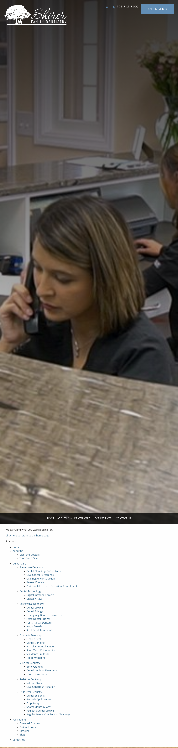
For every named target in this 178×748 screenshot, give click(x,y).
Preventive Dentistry (31, 567)
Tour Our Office (28, 558)
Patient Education (36, 582)
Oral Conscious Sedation (40, 686)
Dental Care (82, 518)
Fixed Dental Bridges (38, 618)
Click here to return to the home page (27, 535)
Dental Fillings (34, 611)
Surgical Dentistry (29, 663)
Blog (22, 734)
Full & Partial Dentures (39, 622)
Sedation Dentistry (30, 679)
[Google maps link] (107, 9)
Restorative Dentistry (31, 603)
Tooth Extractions (36, 674)
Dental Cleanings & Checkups (43, 571)
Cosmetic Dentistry (30, 635)
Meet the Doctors (29, 554)
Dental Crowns (35, 607)
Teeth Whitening (35, 657)
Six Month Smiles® (37, 654)
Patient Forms (27, 727)
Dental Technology (30, 591)
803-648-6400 (127, 6)
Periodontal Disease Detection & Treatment (51, 586)
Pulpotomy (32, 703)
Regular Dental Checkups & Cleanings (48, 714)
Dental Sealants (35, 695)
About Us (63, 518)
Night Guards (34, 626)
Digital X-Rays (34, 598)
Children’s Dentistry (30, 692)
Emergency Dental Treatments (44, 615)
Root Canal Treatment (39, 630)
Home (51, 518)
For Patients (103, 518)
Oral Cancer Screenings (40, 574)
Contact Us (123, 518)
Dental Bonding (35, 642)
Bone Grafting (34, 666)
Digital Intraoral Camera (40, 595)
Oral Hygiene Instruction (40, 578)
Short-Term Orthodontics (40, 650)
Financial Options (29, 723)
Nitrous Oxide (34, 683)
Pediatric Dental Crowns (40, 710)
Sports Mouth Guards (38, 707)
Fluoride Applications (38, 699)
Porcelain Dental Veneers (41, 646)
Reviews (24, 730)
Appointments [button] (157, 9)
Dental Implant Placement (41, 670)
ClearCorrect (33, 639)
